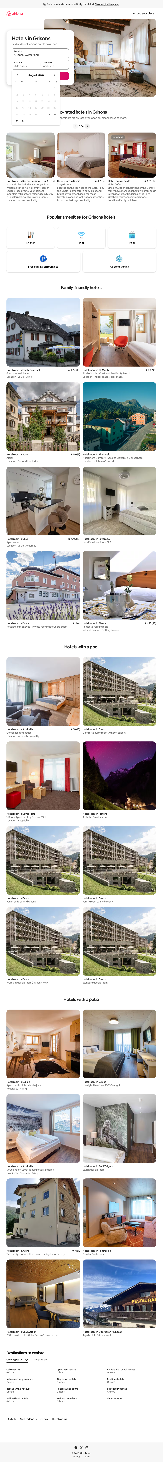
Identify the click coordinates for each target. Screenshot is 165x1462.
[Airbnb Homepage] (14, 13)
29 (54, 114)
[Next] (87, 126)
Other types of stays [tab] (17, 1359)
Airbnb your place (143, 13)
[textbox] (26, 66)
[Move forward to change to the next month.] (54, 75)
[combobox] (40, 55)
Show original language (107, 4)
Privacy (76, 1456)
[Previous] (75, 126)
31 (23, 121)
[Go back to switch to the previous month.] (17, 75)
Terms (86, 1456)
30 (17, 121)
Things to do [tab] (40, 1359)
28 (48, 114)
